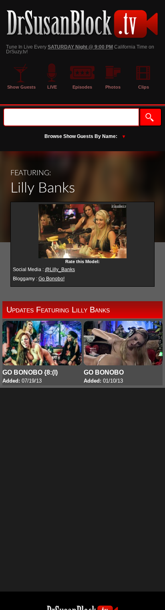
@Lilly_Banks (60, 269)
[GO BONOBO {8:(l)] (42, 353)
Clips (143, 87)
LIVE (52, 87)
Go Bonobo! (51, 279)
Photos (113, 87)
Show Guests (21, 87)
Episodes (82, 87)
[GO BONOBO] (123, 353)
